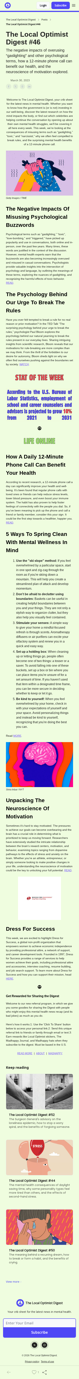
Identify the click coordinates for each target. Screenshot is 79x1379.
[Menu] (73, 5)
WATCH (24, 364)
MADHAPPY (55, 1053)
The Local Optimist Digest (21, 19)
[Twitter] (34, 1345)
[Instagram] (44, 1345)
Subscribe (61, 5)
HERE (9, 978)
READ (9, 282)
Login (43, 5)
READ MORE (24, 1053)
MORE (17, 735)
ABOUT (40, 1053)
